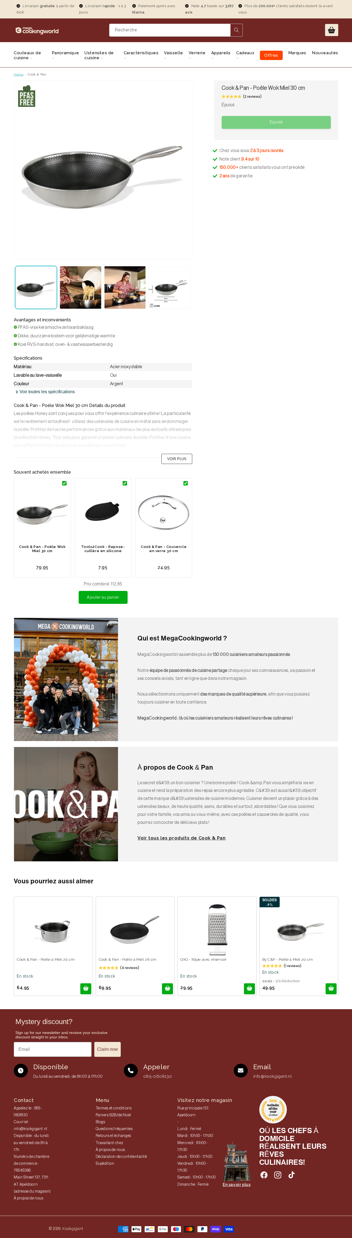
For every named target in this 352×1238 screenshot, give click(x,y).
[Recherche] (236, 30)
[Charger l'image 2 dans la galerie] (80, 287)
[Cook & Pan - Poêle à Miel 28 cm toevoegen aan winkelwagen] (167, 988)
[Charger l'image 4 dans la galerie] (169, 287)
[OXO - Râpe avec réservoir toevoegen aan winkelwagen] (249, 988)
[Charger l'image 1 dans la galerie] (36, 287)
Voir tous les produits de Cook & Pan (182, 838)
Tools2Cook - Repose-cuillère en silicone (103, 549)
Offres (271, 55)
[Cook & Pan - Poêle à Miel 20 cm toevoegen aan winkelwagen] (85, 988)
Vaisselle (173, 52)
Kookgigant (72, 1228)
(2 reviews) (252, 96)
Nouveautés (325, 52)
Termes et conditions (114, 1108)
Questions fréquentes (114, 1129)
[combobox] (176, 30)
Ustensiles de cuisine (99, 55)
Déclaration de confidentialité (121, 1157)
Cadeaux (245, 52)
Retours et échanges (113, 1136)
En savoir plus (237, 1184)
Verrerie (197, 52)
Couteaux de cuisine (27, 55)
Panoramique (65, 52)
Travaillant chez (110, 1143)
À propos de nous (28, 1198)
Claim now (107, 1049)
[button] (331, 30)
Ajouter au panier (103, 597)
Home (18, 74)
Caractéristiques (141, 52)
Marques (297, 52)
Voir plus (176, 459)
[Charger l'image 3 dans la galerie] (125, 287)
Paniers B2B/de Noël (113, 1115)
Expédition (105, 1164)
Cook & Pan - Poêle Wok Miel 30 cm (42, 549)
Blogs (100, 1122)
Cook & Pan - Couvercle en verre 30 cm (163, 549)
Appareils (221, 52)
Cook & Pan (37, 74)
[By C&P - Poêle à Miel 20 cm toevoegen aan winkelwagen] (331, 988)
